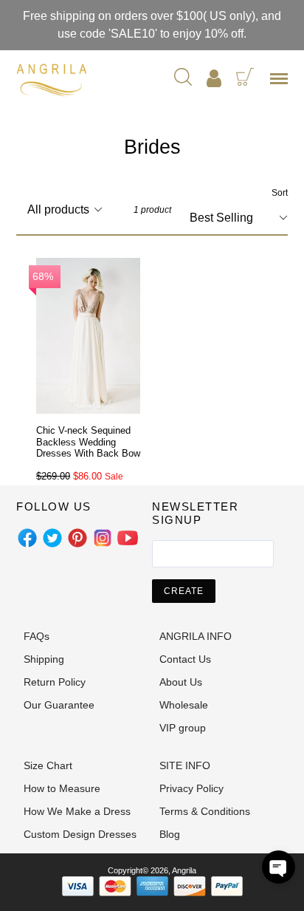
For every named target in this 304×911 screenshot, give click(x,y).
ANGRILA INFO (195, 636)
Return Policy (55, 682)
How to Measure (62, 788)
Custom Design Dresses (80, 834)
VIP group (182, 728)
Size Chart (48, 765)
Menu (282, 83)
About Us (180, 682)
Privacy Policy (191, 788)
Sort (280, 193)
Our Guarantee (59, 705)
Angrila (184, 870)
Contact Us (185, 659)
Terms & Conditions (204, 811)
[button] (278, 867)
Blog (169, 834)
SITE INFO (184, 765)
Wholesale (183, 705)
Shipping (44, 659)
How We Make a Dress (77, 811)
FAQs (36, 636)
